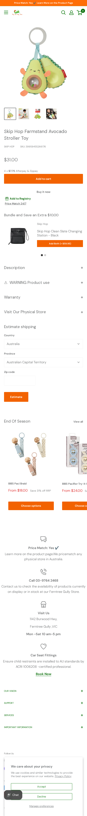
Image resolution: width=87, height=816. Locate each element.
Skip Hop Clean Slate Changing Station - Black (59, 233)
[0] (79, 12)
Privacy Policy (63, 776)
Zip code (9, 372)
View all (78, 421)
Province (9, 353)
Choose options (31, 505)
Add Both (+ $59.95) (60, 243)
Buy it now (43, 192)
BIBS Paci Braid (17, 483)
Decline (41, 796)
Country (9, 335)
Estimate (16, 397)
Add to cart (43, 179)
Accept (41, 786)
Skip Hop (9, 146)
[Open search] (63, 12)
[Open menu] (6, 12)
